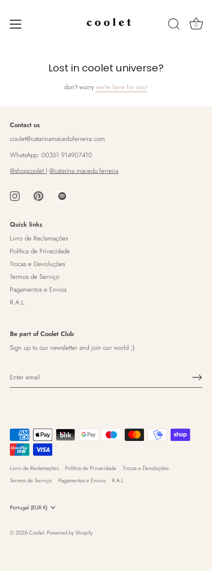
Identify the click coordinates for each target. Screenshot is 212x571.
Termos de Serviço (34, 276)
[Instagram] (15, 195)
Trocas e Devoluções (37, 264)
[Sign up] (197, 377)
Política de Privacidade (40, 251)
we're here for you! (122, 87)
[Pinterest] (38, 195)
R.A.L (17, 302)
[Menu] (16, 24)
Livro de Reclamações (39, 238)
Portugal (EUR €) (28, 507)
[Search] (174, 25)
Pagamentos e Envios (38, 289)
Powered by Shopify (70, 533)
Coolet (36, 533)
